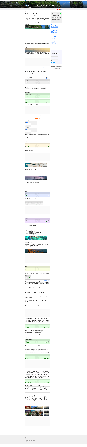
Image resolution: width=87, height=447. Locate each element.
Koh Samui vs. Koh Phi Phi (54, 27)
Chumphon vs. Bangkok (54, 25)
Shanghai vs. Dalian (53, 38)
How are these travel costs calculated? (46, 280)
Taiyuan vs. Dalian (53, 42)
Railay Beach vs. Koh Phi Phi (55, 35)
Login (61, 0)
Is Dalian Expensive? (37, 289)
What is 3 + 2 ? (53, 60)
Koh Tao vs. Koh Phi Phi (54, 33)
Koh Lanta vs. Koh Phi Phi (54, 31)
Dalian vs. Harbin (53, 48)
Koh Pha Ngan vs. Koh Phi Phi (55, 26)
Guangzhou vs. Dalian (54, 47)
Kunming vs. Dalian (53, 41)
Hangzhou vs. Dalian (53, 43)
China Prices (47, 78)
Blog (49, 0)
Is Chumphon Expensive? (29, 289)
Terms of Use (29, 438)
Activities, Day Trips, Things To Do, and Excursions (30, 440)
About (43, 0)
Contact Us (26, 437)
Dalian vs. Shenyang (53, 36)
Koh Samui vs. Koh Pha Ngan (55, 23)
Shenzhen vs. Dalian (53, 44)
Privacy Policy (26, 438)
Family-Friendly (27, 122)
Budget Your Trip (28, 0)
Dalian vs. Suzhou (53, 46)
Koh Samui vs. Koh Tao (54, 32)
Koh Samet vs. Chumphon (54, 24)
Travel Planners (26, 441)
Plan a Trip (46, 0)
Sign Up (59, 0)
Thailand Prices (27, 78)
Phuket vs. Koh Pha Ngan (54, 29)
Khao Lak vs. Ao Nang (54, 30)
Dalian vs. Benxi (53, 37)
